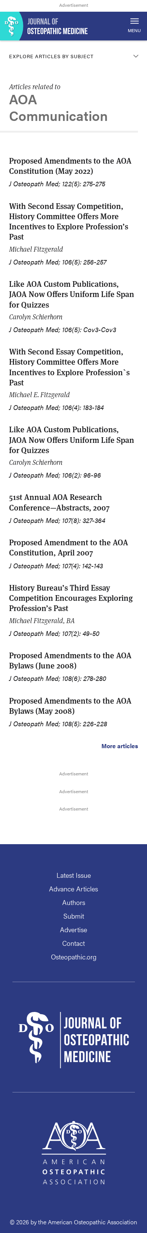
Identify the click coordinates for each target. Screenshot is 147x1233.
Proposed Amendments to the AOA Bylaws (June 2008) (70, 660)
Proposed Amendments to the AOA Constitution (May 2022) (70, 165)
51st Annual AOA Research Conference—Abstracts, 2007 (59, 501)
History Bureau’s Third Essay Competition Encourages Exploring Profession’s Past (71, 598)
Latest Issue (74, 875)
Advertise (73, 929)
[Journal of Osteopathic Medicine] (73, 26)
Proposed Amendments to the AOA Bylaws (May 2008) (70, 705)
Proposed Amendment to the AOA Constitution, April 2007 (68, 547)
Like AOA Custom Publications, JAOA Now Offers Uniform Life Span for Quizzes (71, 294)
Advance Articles (73, 888)
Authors (73, 902)
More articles (119, 745)
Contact (73, 943)
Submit (73, 915)
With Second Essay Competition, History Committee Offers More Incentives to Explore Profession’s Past (68, 221)
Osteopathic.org (73, 956)
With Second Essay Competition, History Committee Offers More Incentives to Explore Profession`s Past (69, 367)
